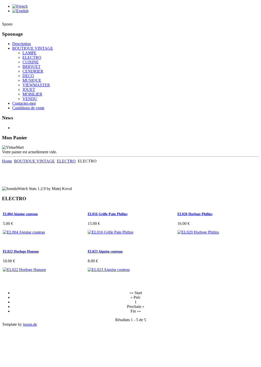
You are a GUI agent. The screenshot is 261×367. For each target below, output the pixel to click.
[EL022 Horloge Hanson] (24, 269)
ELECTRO (66, 161)
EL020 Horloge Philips (194, 214)
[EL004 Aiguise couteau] (24, 232)
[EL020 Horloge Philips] (198, 232)
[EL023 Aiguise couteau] (109, 269)
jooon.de (30, 324)
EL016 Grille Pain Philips (107, 214)
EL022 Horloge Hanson (21, 251)
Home (7, 161)
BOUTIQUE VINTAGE (34, 161)
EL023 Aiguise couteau (105, 251)
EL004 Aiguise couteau (20, 214)
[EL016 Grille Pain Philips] (110, 232)
